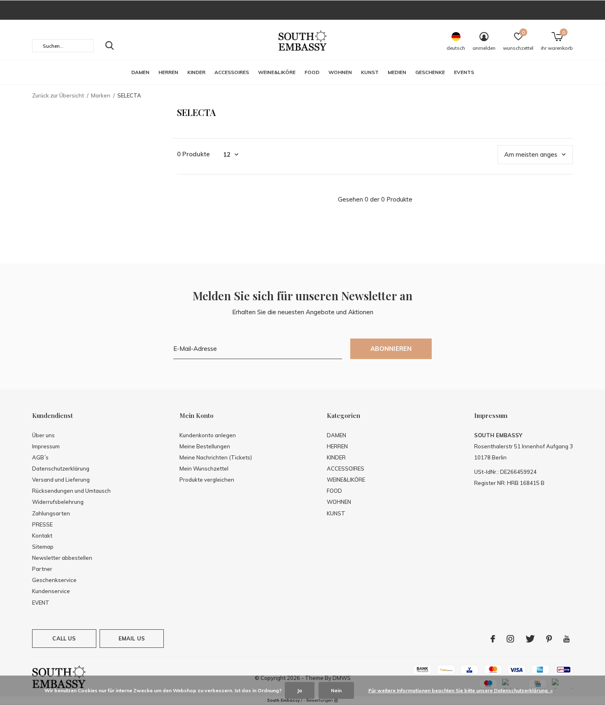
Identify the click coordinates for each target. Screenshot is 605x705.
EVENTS (464, 72)
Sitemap (43, 546)
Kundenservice (51, 591)
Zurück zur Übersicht (58, 95)
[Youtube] (566, 639)
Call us (64, 638)
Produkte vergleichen (206, 479)
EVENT (40, 602)
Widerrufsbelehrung (58, 502)
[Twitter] (530, 639)
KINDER (196, 72)
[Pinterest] (549, 639)
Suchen (109, 45)
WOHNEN (340, 72)
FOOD (312, 72)
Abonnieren (391, 348)
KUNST (370, 72)
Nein (336, 690)
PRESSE (42, 524)
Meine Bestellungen (204, 446)
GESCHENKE (430, 72)
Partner (42, 569)
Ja (299, 690)
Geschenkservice (54, 580)
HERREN (168, 72)
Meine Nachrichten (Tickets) (215, 457)
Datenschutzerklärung (60, 468)
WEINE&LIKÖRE (277, 72)
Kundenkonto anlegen (207, 435)
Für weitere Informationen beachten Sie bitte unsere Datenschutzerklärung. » (460, 690)
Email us (132, 638)
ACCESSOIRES (231, 72)
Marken (100, 95)
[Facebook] (493, 639)
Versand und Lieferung (61, 479)
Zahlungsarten (51, 513)
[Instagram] (510, 639)
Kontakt (42, 535)
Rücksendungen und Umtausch (71, 490)
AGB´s (40, 457)
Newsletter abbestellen (62, 557)
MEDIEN (397, 72)
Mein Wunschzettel (203, 468)
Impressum (46, 446)
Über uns (43, 435)
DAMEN (140, 72)
